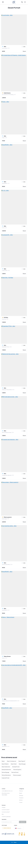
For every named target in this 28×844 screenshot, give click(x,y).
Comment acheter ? (6, 812)
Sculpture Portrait (5, 778)
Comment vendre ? (5, 809)
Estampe (21, 795)
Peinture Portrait (14, 772)
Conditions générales (6, 816)
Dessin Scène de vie (6, 766)
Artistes (20, 800)
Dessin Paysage (22, 764)
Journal (20, 802)
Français (19, 828)
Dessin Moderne (5, 764)
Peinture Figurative (17, 769)
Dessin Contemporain (11, 761)
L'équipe (3, 807)
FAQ (3, 814)
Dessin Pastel (14, 764)
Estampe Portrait (15, 766)
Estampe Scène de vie (6, 769)
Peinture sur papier (17, 775)
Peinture (21, 790)
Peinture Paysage (5, 772)
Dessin (24, 51)
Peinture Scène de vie (6, 775)
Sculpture (21, 797)
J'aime (24, 46)
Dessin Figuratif (22, 761)
